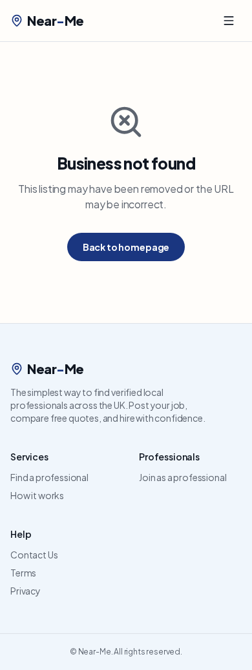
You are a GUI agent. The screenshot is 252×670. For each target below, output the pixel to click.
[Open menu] (229, 21)
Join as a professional (182, 477)
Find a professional (49, 477)
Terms (23, 572)
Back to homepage (126, 247)
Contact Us (34, 554)
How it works (37, 495)
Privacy (25, 590)
